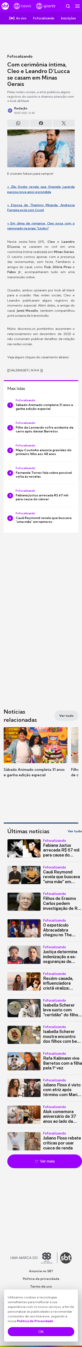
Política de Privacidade (35, 1321)
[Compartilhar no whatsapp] (18, 123)
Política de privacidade (41, 1279)
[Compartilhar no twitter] (64, 123)
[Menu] (77, 6)
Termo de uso (41, 1286)
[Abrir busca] (67, 6)
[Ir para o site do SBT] (66, 1258)
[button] (35, 756)
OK (41, 1331)
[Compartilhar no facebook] (41, 123)
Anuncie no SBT (41, 1271)
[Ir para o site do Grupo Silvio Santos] (33, 1258)
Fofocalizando (20, 56)
